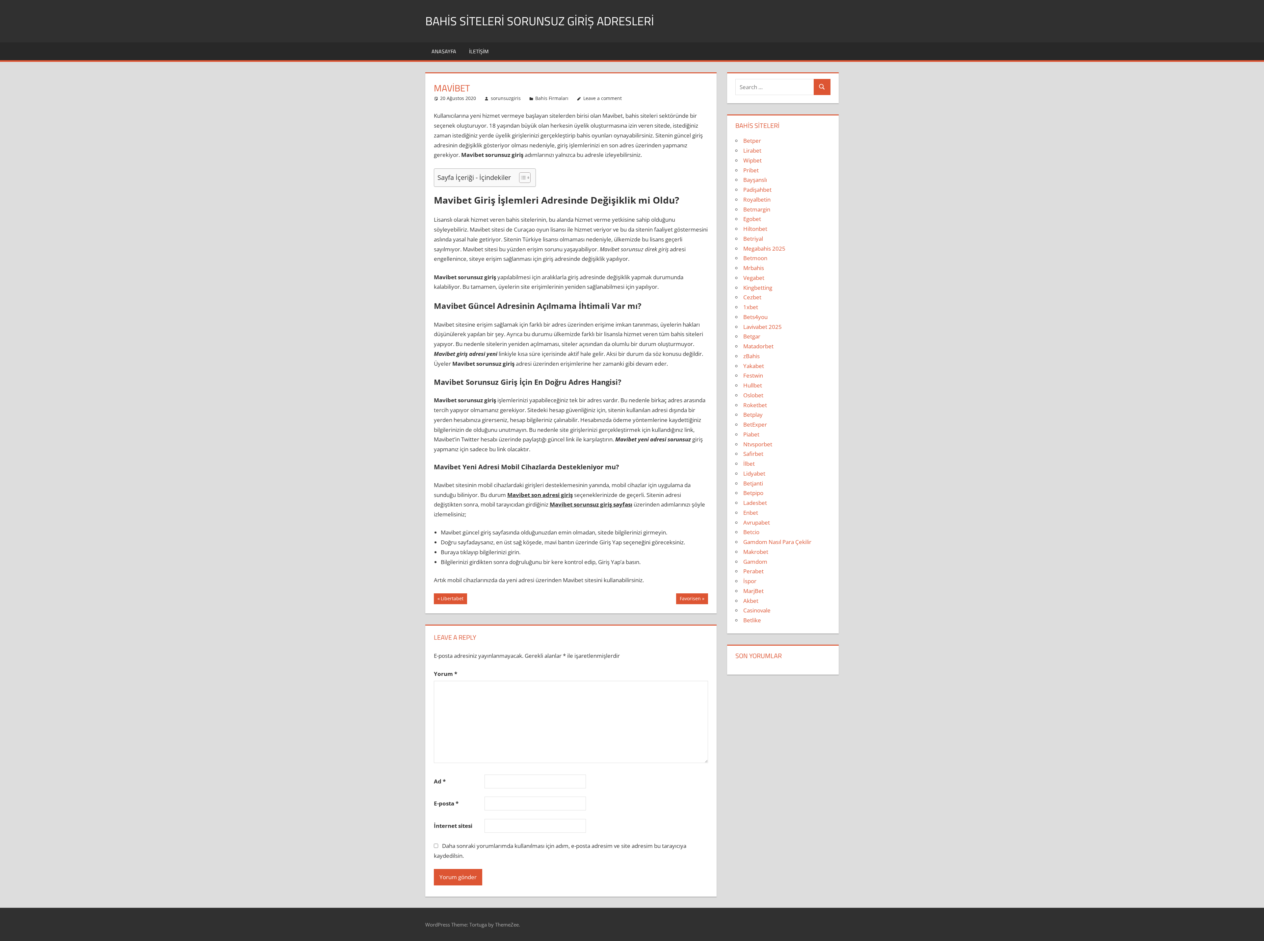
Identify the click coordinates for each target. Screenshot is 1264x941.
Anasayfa (444, 51)
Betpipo (753, 493)
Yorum (445, 674)
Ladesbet (755, 503)
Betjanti (753, 483)
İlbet (749, 463)
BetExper (755, 424)
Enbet (750, 512)
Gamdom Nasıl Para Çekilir (777, 542)
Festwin (753, 375)
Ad (440, 781)
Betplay (753, 414)
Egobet (752, 219)
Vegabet (753, 278)
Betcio (751, 532)
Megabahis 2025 (764, 248)
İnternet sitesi (453, 826)
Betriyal (753, 238)
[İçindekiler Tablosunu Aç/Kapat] (521, 177)
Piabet (751, 434)
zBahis (751, 356)
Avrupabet (756, 522)
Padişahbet (757, 189)
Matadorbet (758, 346)
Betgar (751, 336)
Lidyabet (754, 473)
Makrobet (755, 552)
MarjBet (753, 591)
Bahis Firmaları (551, 98)
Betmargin (756, 209)
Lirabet (752, 150)
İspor (749, 581)
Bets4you (755, 317)
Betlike (752, 620)
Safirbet (753, 454)
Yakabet (753, 366)
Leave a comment (602, 98)
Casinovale (757, 610)
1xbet (750, 307)
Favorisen (690, 599)
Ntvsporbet (757, 444)
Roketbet (755, 405)
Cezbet (752, 297)
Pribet (751, 170)
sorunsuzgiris (506, 98)
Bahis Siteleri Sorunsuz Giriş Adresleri (539, 21)
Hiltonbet (755, 229)
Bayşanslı (755, 180)
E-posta (446, 803)
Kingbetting (757, 287)
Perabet (753, 571)
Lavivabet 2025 (762, 327)
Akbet (750, 601)
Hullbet (752, 385)
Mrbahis (753, 268)
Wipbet (752, 160)
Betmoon (755, 258)
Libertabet (451, 599)
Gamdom (755, 561)
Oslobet (753, 395)
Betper (752, 140)
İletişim (478, 51)
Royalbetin (757, 199)
